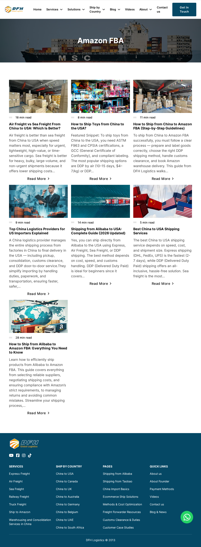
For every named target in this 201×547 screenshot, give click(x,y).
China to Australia (67, 496)
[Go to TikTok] (30, 455)
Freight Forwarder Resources (122, 512)
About (143, 9)
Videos (130, 9)
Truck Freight (17, 504)
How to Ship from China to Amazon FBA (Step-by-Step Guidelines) (162, 126)
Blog (113, 9)
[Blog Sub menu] (119, 9)
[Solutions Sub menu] (83, 9)
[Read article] (38, 96)
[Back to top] (187, 535)
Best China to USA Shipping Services (156, 231)
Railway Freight (19, 496)
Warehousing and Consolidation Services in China (30, 522)
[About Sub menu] (150, 9)
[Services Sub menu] (61, 9)
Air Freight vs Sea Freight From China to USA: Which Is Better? (34, 126)
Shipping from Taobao (117, 481)
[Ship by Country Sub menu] (103, 9)
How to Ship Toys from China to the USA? (97, 126)
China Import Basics (116, 489)
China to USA (65, 473)
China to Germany (68, 504)
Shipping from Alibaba (117, 473)
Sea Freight (16, 489)
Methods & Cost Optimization (122, 504)
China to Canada (67, 481)
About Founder (159, 481)
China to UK (64, 489)
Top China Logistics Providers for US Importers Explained (37, 231)
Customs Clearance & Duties (121, 519)
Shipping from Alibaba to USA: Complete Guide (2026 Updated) (98, 231)
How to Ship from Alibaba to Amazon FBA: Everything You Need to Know (38, 348)
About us (156, 473)
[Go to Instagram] (24, 455)
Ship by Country (95, 9)
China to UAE (65, 519)
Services (52, 9)
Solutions (74, 9)
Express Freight (19, 473)
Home (37, 9)
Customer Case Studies (118, 527)
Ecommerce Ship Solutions (120, 496)
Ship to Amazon (19, 512)
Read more (36, 179)
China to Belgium (67, 512)
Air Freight (16, 481)
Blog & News (158, 512)
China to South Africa (70, 527)
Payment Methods (162, 489)
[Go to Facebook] (18, 455)
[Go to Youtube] (11, 455)
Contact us (162, 9)
